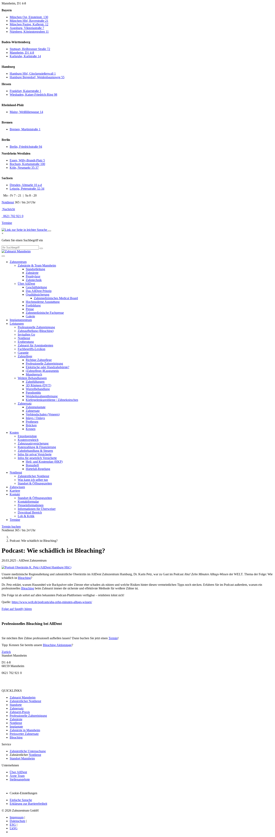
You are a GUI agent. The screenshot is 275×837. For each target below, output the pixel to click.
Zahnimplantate (35, 407)
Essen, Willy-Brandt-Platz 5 (27, 160)
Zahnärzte (32, 272)
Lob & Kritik (26, 516)
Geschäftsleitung (36, 287)
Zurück (6, 652)
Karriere (15, 490)
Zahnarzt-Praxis (20, 712)
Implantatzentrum (21, 320)
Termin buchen (11, 526)
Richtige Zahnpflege (39, 360)
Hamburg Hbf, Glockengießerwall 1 (33, 73)
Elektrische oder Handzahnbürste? (47, 367)
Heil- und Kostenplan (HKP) (44, 461)
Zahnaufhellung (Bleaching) (36, 331)
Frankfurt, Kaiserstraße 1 (25, 91)
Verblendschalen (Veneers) (43, 414)
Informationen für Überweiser (37, 509)
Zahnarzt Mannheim (22, 697)
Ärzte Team (17, 775)
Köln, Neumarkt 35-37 (24, 167)
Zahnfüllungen (35, 381)
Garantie (23, 352)
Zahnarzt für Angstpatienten (35, 345)
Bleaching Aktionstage (57, 645)
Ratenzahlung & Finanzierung (37, 447)
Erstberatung (26, 341)
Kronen (30, 429)
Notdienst (8, 202)
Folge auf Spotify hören (17, 609)
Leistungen (17, 323)
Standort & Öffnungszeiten (35, 483)
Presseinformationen (30, 505)
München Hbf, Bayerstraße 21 (29, 20)
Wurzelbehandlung (38, 389)
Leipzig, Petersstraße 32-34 (27, 188)
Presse (30, 309)
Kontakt (15, 494)
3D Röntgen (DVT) (38, 385)
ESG (13, 824)
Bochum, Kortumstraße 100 (27, 164)
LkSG (14, 828)
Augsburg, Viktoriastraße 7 (27, 28)
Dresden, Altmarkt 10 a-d (26, 185)
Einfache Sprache (21, 800)
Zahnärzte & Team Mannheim (37, 265)
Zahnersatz (25, 403)
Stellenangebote (20, 779)
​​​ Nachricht (8, 209)
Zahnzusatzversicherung (33, 443)
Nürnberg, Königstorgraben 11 (29, 31)
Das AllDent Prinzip (39, 291)
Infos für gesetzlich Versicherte (37, 458)
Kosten (14, 432)
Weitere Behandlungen (32, 378)
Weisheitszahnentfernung (42, 396)
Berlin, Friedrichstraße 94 (26, 146)
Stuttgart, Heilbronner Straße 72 (30, 49)
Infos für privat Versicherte (35, 454)
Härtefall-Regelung (38, 469)
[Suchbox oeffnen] (49, 230)
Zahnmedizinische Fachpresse (45, 312)
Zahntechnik (34, 280)
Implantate (16, 726)
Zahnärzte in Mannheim (25, 730)
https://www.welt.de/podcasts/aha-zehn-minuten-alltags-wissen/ (52, 602)
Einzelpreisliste (27, 436)
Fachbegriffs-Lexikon (31, 349)
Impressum (17, 817)
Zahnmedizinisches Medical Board (56, 298)
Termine (7, 223)
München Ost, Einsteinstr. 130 (29, 17)
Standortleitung (35, 269)
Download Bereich (30, 512)
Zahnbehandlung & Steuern (35, 450)
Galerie (30, 316)
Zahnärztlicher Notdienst (33, 476)
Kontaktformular (28, 501)
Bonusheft (32, 465)
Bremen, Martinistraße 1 (25, 129)
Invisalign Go (26, 334)
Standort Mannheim (22, 758)
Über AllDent (26, 283)
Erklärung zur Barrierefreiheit (28, 803)
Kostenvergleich (28, 440)
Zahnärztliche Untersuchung (28, 751)
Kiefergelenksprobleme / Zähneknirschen (52, 400)
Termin (113, 638)
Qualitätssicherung (37, 294)
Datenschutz (17, 821)
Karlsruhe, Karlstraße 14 (25, 56)
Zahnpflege (25, 356)
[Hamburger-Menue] (3, 256)
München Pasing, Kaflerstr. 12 (29, 24)
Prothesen (32, 421)
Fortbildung (33, 305)
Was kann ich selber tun (33, 479)
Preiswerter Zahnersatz (24, 734)
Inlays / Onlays (35, 418)
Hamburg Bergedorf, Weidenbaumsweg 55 (37, 77)
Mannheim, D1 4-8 (22, 52)
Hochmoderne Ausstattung (43, 301)
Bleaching (24, 578)
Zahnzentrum (18, 262)
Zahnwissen (17, 487)
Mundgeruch (34, 374)
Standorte (16, 704)
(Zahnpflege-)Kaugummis (42, 370)
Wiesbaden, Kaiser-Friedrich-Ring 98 (33, 94)
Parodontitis (33, 392)
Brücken (31, 425)
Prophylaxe (33, 276)
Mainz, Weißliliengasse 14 (26, 112)
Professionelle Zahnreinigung (36, 327)
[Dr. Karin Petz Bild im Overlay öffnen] (36, 567)
